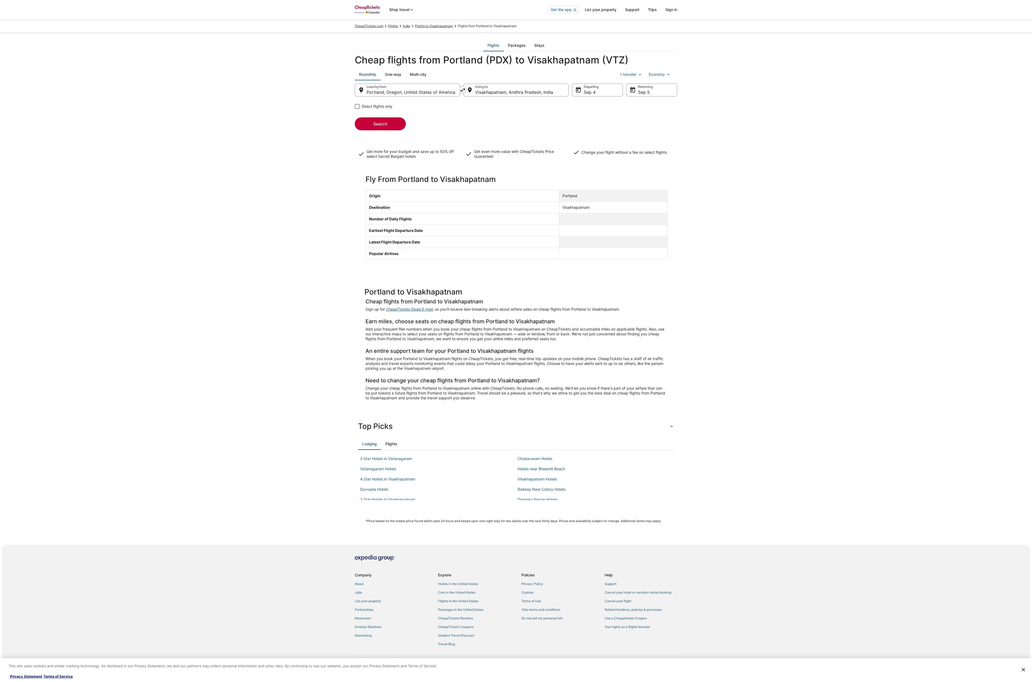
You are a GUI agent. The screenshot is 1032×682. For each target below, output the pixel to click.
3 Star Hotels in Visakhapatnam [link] (387, 499)
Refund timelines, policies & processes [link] (633, 610)
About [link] (359, 584)
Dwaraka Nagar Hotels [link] (537, 499)
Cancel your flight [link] (618, 601)
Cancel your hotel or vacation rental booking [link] (638, 592)
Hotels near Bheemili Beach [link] (541, 468)
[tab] (493, 45)
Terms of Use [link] (531, 601)
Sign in (671, 9)
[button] (516, 426)
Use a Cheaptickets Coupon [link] (626, 618)
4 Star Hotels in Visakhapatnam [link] (387, 479)
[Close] (1023, 670)
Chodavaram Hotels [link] (535, 458)
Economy (657, 74)
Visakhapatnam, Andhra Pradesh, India (514, 92)
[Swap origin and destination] (463, 90)
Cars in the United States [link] (456, 592)
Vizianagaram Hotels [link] (378, 468)
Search (380, 124)
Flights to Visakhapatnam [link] (434, 26)
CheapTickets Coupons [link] (456, 627)
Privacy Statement (26, 676)
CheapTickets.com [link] (369, 26)
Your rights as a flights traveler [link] (627, 627)
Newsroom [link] (363, 618)
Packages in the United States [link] (460, 610)
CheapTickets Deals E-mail (409, 309)
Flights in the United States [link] (458, 601)
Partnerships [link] (364, 610)
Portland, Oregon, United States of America (411, 92)
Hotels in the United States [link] (458, 584)
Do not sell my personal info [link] (542, 618)
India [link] (406, 26)
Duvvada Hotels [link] (374, 489)
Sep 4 (590, 92)
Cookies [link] (527, 592)
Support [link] (611, 584)
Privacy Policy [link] (532, 584)
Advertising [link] (363, 635)
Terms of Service (58, 676)
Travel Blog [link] (446, 644)
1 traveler (628, 74)
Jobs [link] (358, 592)
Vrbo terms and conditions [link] (540, 610)
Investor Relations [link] (368, 627)
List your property (601, 9)
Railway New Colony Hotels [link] (541, 489)
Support (632, 9)
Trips (652, 9)
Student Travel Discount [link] (456, 635)
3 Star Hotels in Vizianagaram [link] (386, 458)
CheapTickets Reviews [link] (455, 618)
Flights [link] (393, 26)
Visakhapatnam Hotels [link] (537, 479)
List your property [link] (368, 601)
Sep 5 (644, 92)
